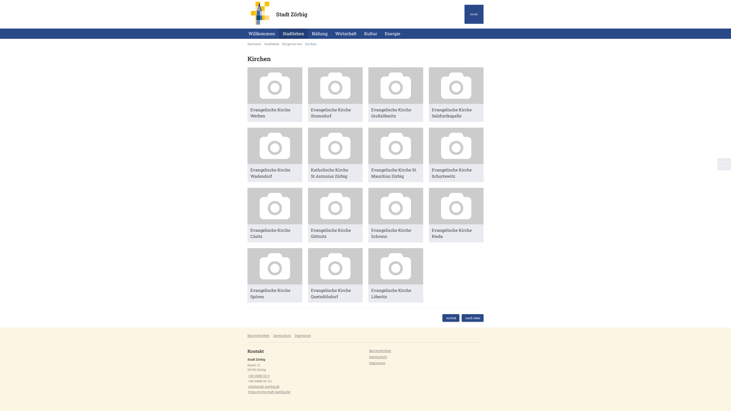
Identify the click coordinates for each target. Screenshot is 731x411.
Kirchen (310, 44)
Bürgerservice (292, 44)
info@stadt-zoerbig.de (263, 386)
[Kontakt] (724, 160)
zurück (451, 318)
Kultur (370, 33)
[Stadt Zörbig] (305, 375)
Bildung (320, 33)
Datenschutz (282, 335)
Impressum (303, 335)
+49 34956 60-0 (258, 376)
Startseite (254, 44)
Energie (392, 33)
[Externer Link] (724, 164)
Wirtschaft (346, 33)
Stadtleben (293, 33)
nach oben (472, 318)
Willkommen (261, 33)
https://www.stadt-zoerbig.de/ (269, 392)
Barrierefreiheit (258, 335)
